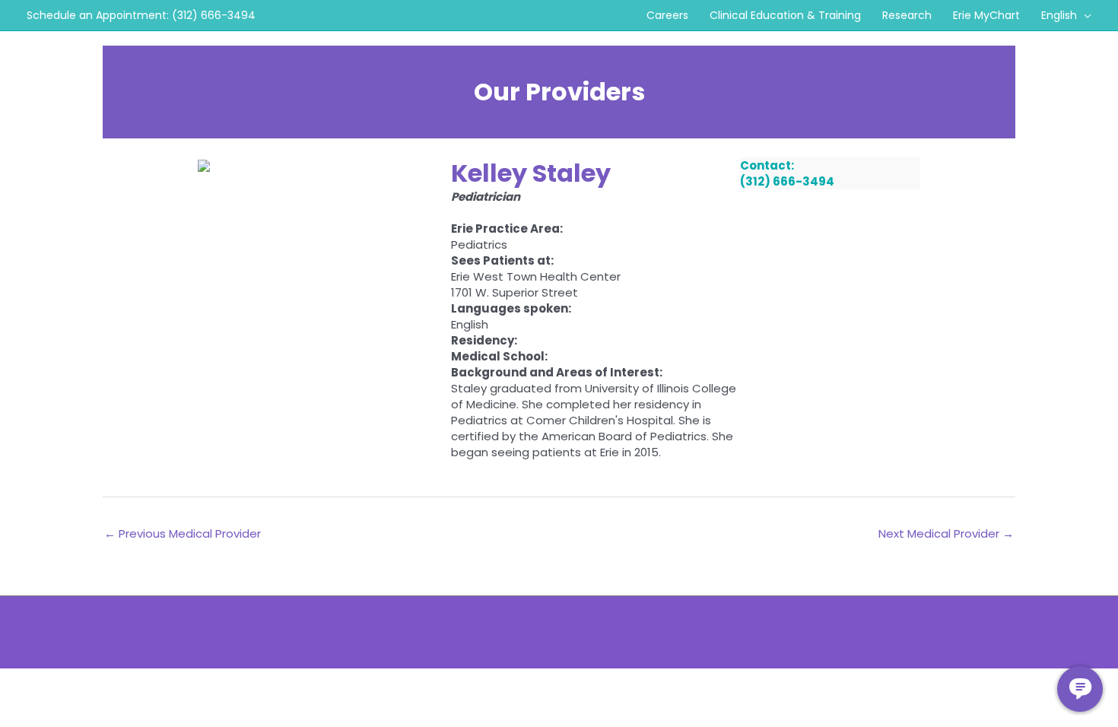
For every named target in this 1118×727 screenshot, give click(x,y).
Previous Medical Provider (182, 533)
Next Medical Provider (946, 533)
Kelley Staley (531, 173)
